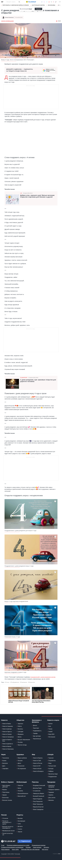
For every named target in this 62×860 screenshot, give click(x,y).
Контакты (46, 847)
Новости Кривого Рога (7, 740)
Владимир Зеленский (39, 785)
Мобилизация (22, 782)
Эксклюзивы (51, 5)
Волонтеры (5, 797)
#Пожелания (23, 682)
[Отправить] (19, 2)
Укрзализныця (37, 738)
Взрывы (4, 789)
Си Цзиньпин (36, 790)
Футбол (50, 723)
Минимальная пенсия (8, 830)
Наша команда (5, 849)
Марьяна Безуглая (38, 806)
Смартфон (5, 768)
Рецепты (20, 815)
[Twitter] (51, 2)
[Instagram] (53, 2)
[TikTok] (56, 2)
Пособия (20, 742)
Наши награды (37, 847)
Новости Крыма (6, 746)
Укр (60, 1)
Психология (21, 766)
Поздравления (23, 377)
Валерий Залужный (38, 796)
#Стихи (7, 682)
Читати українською (7, 21)
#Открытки (31, 682)
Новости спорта (53, 720)
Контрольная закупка (38, 5)
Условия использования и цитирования (12, 847)
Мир (33, 754)
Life (21, 193)
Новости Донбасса (7, 743)
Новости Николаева (8, 749)
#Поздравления (14, 682)
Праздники (51, 782)
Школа (19, 737)
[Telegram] (47, 2)
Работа (20, 726)
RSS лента (45, 849)
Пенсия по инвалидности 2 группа (6, 822)
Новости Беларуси (38, 771)
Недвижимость (37, 730)
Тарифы (35, 733)
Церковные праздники (51, 786)
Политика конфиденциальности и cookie (18, 845)
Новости (4, 720)
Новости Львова (7, 734)
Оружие (4, 795)
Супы (19, 823)
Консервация (21, 821)
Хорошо (38, 9)
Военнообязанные (23, 793)
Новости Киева (6, 723)
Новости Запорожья (8, 737)
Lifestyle (50, 754)
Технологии (5, 758)
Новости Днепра (7, 729)
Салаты (20, 829)
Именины (51, 800)
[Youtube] (49, 2)
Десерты (20, 826)
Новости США (37, 760)
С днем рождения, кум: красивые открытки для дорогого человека (38, 380)
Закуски (20, 831)
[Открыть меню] (2, 2)
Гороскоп (51, 758)
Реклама (28, 847)
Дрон (3, 766)
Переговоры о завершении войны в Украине (15, 5)
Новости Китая (37, 768)
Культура (50, 768)
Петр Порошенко (38, 801)
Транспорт (36, 728)
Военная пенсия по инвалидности (7, 827)
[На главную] (31, 2)
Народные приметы (54, 789)
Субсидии (20, 731)
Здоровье (20, 754)
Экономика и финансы (36, 721)
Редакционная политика (38, 845)
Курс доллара (37, 736)
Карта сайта (15, 849)
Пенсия (4, 815)
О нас (2, 845)
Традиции (51, 792)
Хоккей (50, 731)
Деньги (35, 725)
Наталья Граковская (9, 17)
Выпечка (20, 818)
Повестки (20, 785)
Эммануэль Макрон (38, 793)
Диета (19, 763)
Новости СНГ (37, 766)
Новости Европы (38, 758)
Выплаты (20, 729)
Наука (3, 754)
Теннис (50, 729)
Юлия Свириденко (38, 809)
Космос (4, 760)
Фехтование (51, 737)
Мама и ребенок (22, 758)
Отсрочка (20, 790)
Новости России (37, 763)
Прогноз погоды (22, 745)
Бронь (19, 788)
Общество (20, 720)
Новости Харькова (7, 726)
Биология (5, 763)
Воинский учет (22, 796)
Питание (20, 760)
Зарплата (20, 723)
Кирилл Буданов (37, 798)
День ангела (51, 797)
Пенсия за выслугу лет (7, 834)
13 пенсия (5, 818)
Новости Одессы (7, 731)
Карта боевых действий (6, 786)
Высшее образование (24, 739)
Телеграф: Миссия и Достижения (30, 849)
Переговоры (5, 792)
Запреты (50, 795)
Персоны (35, 782)
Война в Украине (7, 782)
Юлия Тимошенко (38, 804)
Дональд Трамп (37, 788)
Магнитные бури (53, 774)
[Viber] (44, 1)
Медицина (20, 734)
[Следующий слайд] (60, 5)
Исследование (22, 768)
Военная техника (7, 800)
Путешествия (52, 766)
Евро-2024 (51, 734)
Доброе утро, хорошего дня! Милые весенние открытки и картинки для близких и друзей (37, 196)
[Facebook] (42, 2)
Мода (49, 763)
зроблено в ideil (57, 853)
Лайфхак (50, 771)
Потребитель (52, 760)
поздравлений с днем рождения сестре (42, 677)
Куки (30, 9)
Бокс (49, 726)
